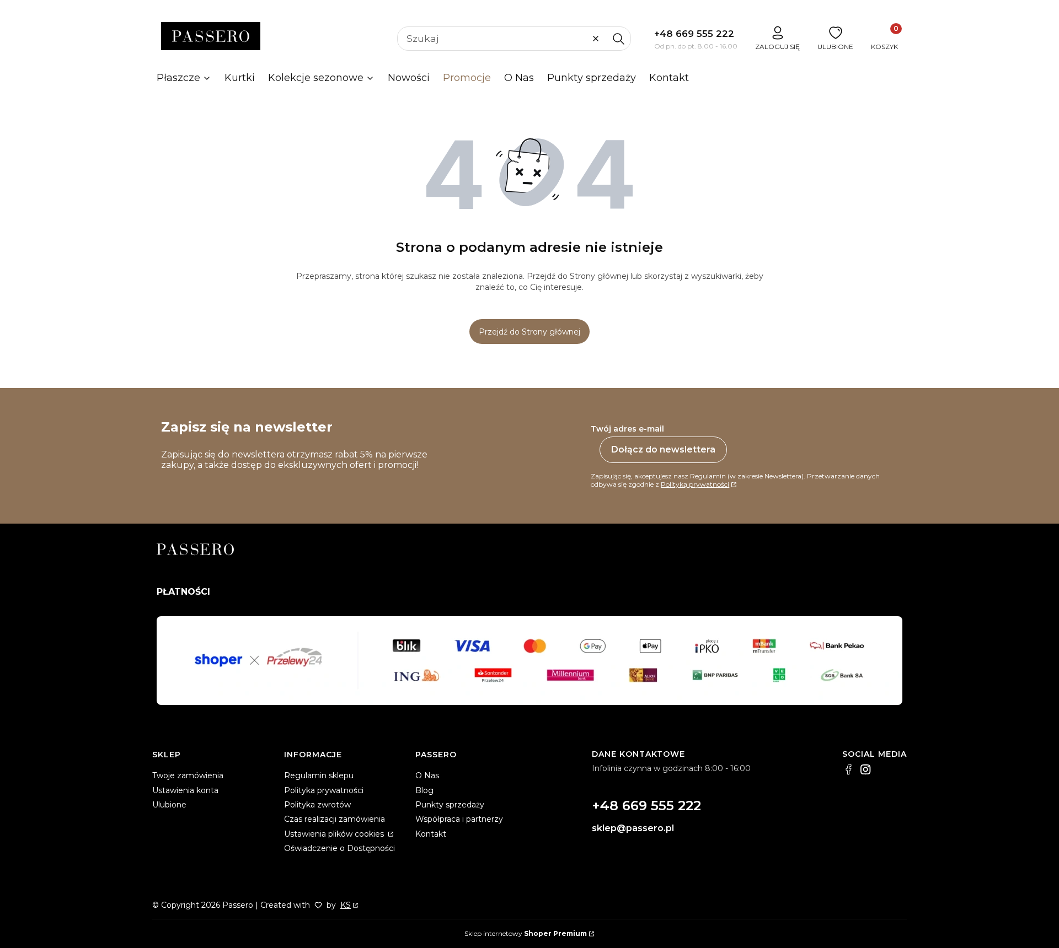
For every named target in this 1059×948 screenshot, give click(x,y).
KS (345, 905)
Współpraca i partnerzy (459, 819)
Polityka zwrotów (317, 805)
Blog (424, 790)
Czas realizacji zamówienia (334, 819)
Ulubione (169, 805)
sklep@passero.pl (633, 828)
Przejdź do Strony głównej (529, 332)
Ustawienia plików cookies (335, 834)
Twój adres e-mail (627, 429)
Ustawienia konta (185, 790)
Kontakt (430, 834)
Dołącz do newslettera (663, 449)
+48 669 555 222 (694, 33)
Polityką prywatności (695, 484)
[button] (618, 38)
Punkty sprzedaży (449, 805)
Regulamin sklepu (319, 775)
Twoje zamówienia (187, 775)
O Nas (427, 775)
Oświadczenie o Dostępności (339, 848)
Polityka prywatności (323, 790)
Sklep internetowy (525, 933)
